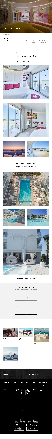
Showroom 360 (15, 388)
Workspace (34, 389)
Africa (21, 393)
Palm (21, 387)
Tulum (21, 392)
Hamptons (22, 390)
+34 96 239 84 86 (42, 385)
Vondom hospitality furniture (27, 60)
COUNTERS (26, 389)
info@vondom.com (41, 386)
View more (22, 410)
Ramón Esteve (25, 166)
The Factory (22, 395)
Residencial (34, 387)
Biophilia (17, 163)
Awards (14, 387)
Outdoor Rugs (22, 394)
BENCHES (26, 388)
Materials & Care (15, 390)
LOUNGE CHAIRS (27, 390)
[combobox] (26, 293)
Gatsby (21, 396)
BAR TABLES (26, 394)
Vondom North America (16, 389)
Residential (34, 388)
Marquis (21, 408)
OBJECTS (26, 396)
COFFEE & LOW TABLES (27, 395)
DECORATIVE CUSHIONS (27, 391)
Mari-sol (23, 163)
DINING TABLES (26, 393)
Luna (21, 391)
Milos (21, 389)
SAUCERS (26, 387)
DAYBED (26, 392)
